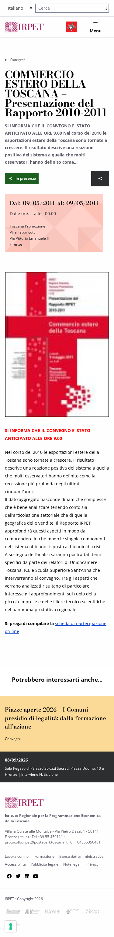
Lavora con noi (17, 856)
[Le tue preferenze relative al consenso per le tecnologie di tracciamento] (10, 926)
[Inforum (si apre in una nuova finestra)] (12, 913)
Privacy (92, 864)
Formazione (44, 856)
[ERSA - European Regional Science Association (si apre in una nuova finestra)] (72, 913)
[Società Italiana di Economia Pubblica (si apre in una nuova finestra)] (92, 913)
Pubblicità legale (44, 864)
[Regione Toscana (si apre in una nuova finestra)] (71, 26)
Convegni (17, 59)
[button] (20, 8)
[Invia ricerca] (105, 8)
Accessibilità (15, 864)
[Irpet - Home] (24, 26)
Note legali (72, 864)
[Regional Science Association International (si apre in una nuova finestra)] (52, 913)
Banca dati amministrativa (81, 856)
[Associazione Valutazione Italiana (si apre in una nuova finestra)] (32, 913)
